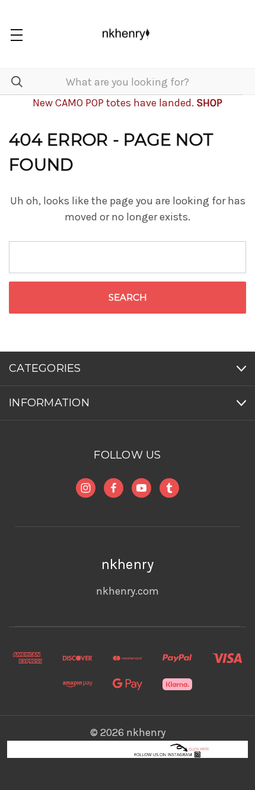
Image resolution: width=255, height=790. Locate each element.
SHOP (209, 102)
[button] (128, 749)
